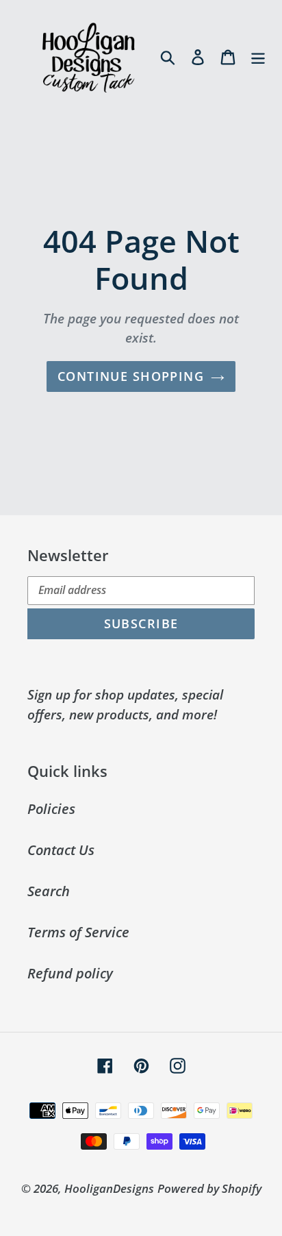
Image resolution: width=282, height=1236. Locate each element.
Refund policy (70, 973)
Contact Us (60, 850)
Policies (51, 809)
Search (48, 891)
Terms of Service (78, 932)
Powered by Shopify (209, 1188)
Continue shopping (130, 376)
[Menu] (258, 56)
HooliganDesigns (109, 1188)
